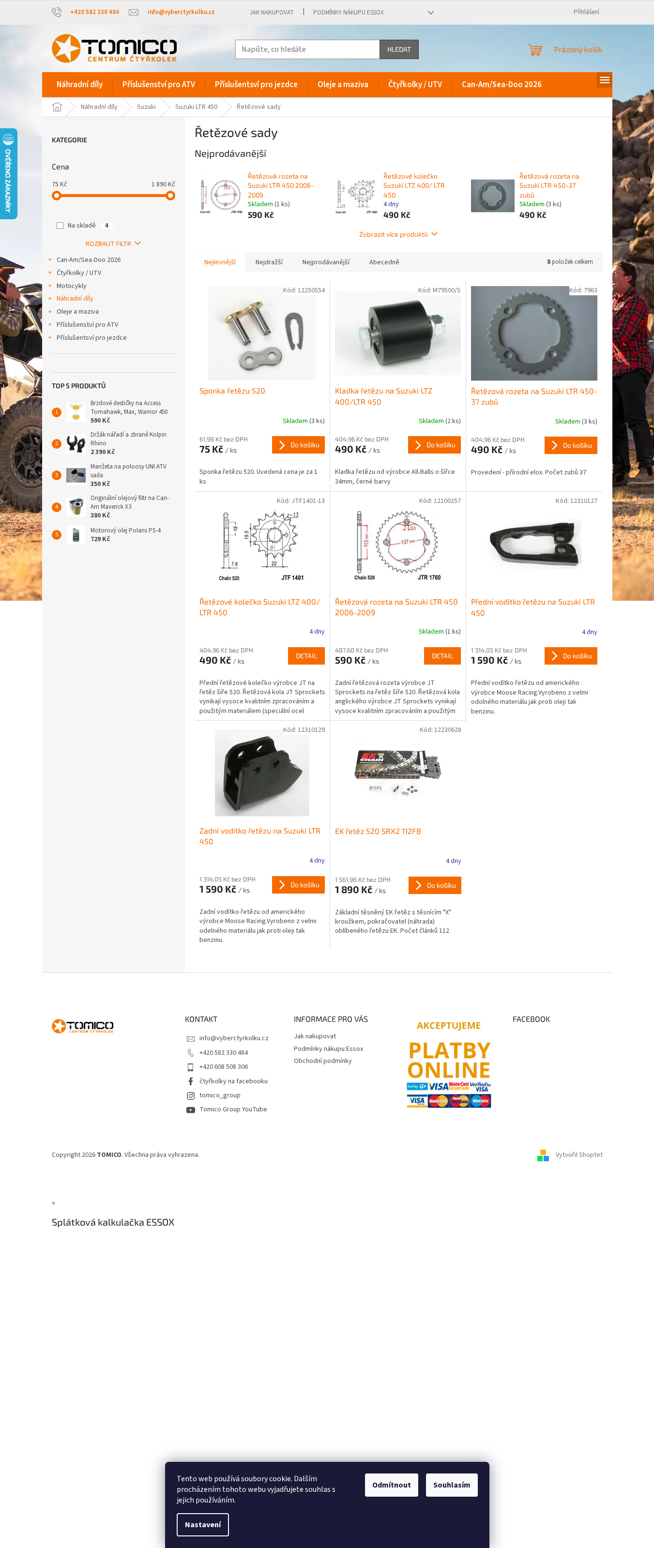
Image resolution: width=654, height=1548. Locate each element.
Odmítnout (391, 1485)
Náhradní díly (75, 299)
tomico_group (220, 1095)
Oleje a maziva (78, 312)
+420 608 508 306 (223, 1067)
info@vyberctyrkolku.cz (234, 1038)
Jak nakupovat (272, 12)
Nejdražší (269, 262)
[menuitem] (79, 84)
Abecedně (384, 262)
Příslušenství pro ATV (87, 325)
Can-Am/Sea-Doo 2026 (89, 260)
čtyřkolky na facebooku (233, 1081)
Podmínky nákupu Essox (348, 12)
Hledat (399, 49)
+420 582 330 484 (223, 1053)
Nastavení (203, 1524)
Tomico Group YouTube (233, 1109)
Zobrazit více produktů (393, 234)
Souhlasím (452, 1485)
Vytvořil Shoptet (579, 1155)
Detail (306, 656)
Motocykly (72, 286)
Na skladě (88, 225)
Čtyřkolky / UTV (79, 273)
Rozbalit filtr (108, 244)
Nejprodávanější (326, 262)
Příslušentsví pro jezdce (92, 338)
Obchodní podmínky (323, 1061)
